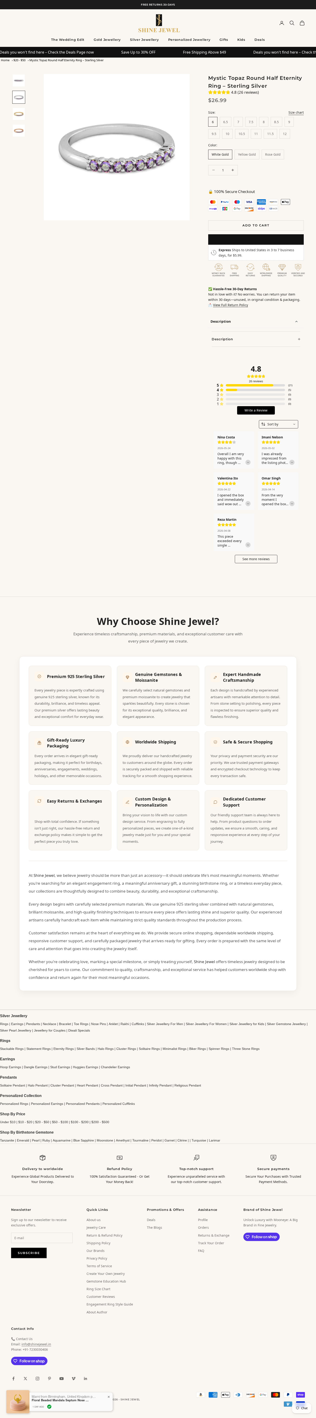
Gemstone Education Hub (106, 1281)
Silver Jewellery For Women (206, 1024)
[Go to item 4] (18, 130)
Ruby (46, 1140)
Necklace (49, 1024)
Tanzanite (7, 1140)
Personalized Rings (14, 1104)
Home (5, 60)
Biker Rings (197, 1049)
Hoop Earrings (10, 1067)
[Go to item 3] (18, 113)
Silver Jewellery (144, 40)
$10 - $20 (25, 1122)
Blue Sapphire (83, 1140)
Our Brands (96, 1250)
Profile (203, 1220)
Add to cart (256, 225)
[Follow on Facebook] (13, 1378)
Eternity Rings (63, 1049)
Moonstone (105, 1140)
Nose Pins (98, 1024)
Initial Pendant (135, 1085)
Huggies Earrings (85, 1067)
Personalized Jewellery (189, 40)
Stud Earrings (60, 1067)
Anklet (113, 1024)
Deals (259, 40)
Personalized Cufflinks (118, 1104)
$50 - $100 (60, 1122)
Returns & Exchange (213, 1235)
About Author (97, 1312)
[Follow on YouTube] (61, 1378)
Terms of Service (99, 1266)
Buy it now (256, 239)
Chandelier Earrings (115, 1067)
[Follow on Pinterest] (49, 1378)
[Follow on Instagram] (37, 1378)
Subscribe (29, 1253)
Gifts (224, 40)
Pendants (33, 1024)
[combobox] (278, 424)
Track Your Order (211, 1243)
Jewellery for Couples (49, 1030)
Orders (203, 1227)
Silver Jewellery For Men (165, 1024)
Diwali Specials (79, 1030)
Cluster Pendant (62, 1085)
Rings (4, 1024)
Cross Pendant (112, 1085)
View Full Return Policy (230, 305)
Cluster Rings (126, 1049)
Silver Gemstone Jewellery (286, 1024)
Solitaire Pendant (12, 1085)
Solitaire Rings (149, 1049)
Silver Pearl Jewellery (15, 1030)
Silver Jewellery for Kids (246, 1024)
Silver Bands (86, 1049)
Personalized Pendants (83, 1104)
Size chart (296, 112)
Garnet (169, 1140)
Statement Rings (38, 1049)
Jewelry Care (96, 1227)
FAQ (201, 1250)
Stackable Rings (12, 1049)
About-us (94, 1220)
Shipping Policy (98, 1243)
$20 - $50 (19, 60)
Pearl (36, 1140)
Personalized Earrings (47, 1104)
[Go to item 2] (18, 97)
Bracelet (65, 1024)
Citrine (182, 1140)
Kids (241, 40)
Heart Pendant (87, 1085)
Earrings (17, 1024)
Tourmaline (140, 1140)
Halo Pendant (38, 1085)
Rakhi (125, 1024)
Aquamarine (62, 1140)
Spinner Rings (219, 1049)
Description (221, 321)
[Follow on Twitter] (25, 1378)
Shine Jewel (44, 875)
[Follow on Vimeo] (73, 1378)
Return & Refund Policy (104, 1235)
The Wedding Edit (67, 40)
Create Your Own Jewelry (106, 1273)
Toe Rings (81, 1024)
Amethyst (123, 1140)
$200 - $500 (100, 1122)
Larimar (214, 1140)
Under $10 (7, 1122)
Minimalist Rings (174, 1049)
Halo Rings (106, 1049)
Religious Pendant (187, 1085)
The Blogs (154, 1227)
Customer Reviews (101, 1296)
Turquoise (199, 1140)
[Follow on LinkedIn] (85, 1378)
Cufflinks (138, 1024)
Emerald (23, 1140)
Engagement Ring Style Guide (110, 1304)
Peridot (156, 1140)
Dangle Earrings (35, 1067)
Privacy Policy (97, 1258)
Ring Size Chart (98, 1289)
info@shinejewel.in (36, 1344)
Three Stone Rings (246, 1049)
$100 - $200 (80, 1122)
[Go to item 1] (18, 80)
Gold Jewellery (107, 40)
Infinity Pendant (160, 1085)
